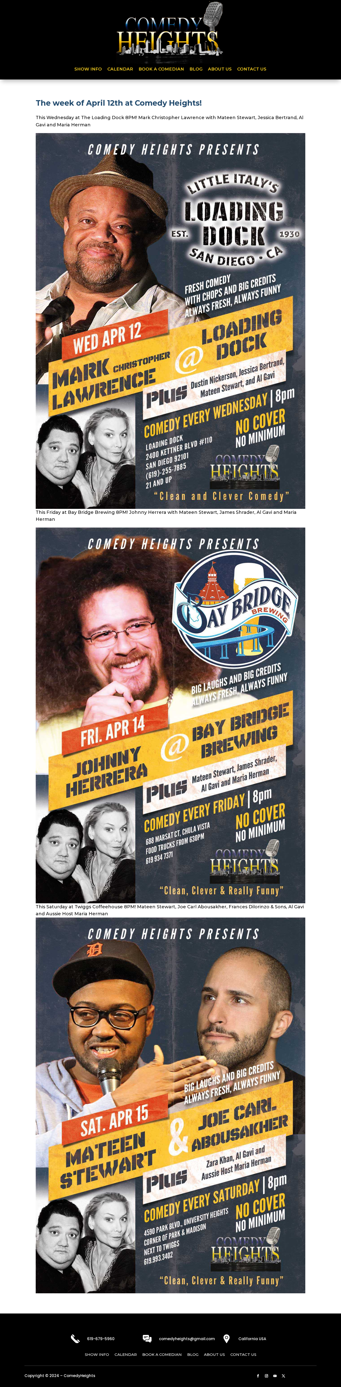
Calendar (120, 69)
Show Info (88, 69)
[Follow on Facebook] (258, 1376)
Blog (195, 69)
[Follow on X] (283, 1376)
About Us (220, 69)
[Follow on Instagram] (266, 1376)
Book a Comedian (161, 69)
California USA (252, 1338)
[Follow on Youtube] (275, 1376)
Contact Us (251, 69)
